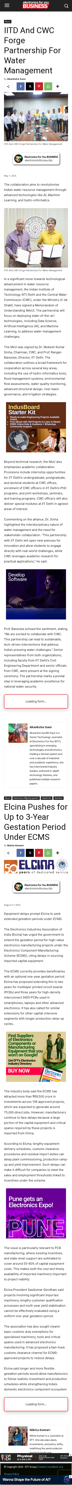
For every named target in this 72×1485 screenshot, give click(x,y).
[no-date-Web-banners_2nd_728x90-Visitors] (36, 1483)
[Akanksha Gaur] (18, 755)
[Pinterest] (39, 86)
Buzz (7, 21)
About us (57, 1467)
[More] (57, 86)
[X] (30, 86)
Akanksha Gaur (16, 78)
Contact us (44, 1467)
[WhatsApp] (48, 86)
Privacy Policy (11, 1474)
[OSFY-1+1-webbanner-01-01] (36, 618)
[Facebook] (21, 86)
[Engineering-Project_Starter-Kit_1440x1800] (36, 451)
